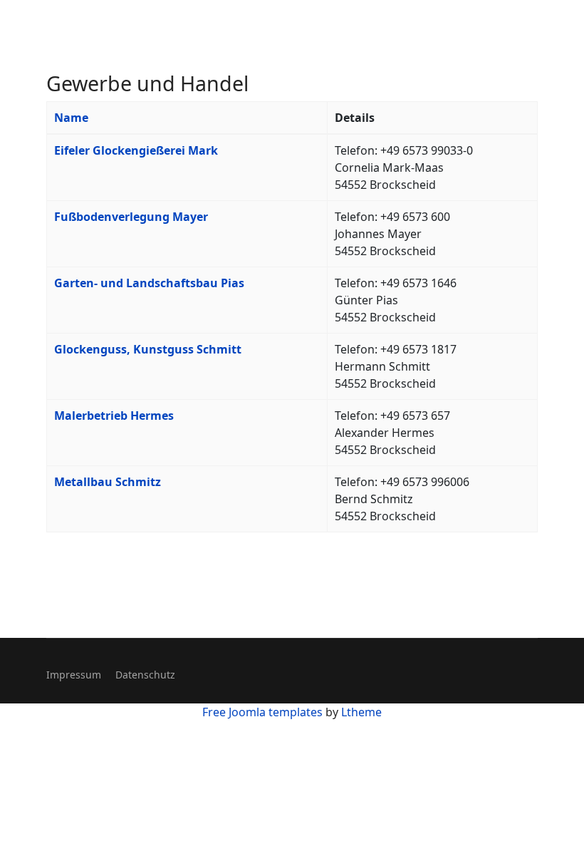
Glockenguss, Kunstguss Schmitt (147, 349)
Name (71, 117)
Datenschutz (145, 674)
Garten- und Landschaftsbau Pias (149, 283)
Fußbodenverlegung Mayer (131, 217)
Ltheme (361, 712)
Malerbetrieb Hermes (114, 415)
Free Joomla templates (262, 712)
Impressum (73, 674)
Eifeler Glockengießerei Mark (136, 150)
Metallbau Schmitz (107, 482)
